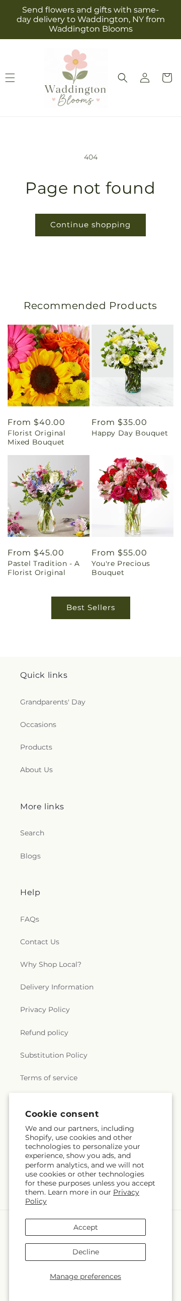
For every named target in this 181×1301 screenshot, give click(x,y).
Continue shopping (90, 224)
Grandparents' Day (52, 701)
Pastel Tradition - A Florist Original (44, 568)
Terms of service (48, 1077)
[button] (123, 78)
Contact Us (39, 941)
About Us (36, 769)
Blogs (30, 855)
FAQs (29, 919)
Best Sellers (90, 607)
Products (36, 747)
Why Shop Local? (50, 964)
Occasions (38, 724)
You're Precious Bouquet (121, 568)
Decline (85, 1251)
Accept (85, 1227)
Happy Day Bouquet (130, 433)
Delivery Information (57, 986)
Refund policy (44, 1032)
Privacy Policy (45, 1009)
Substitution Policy (53, 1055)
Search (32, 832)
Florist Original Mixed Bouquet (37, 437)
